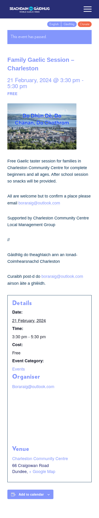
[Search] (74, 9)
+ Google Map (42, 471)
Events (18, 369)
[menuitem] (74, 9)
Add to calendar (31, 494)
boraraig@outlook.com (39, 203)
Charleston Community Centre (40, 458)
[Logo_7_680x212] (41, 9)
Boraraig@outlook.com (33, 386)
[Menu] (85, 9)
